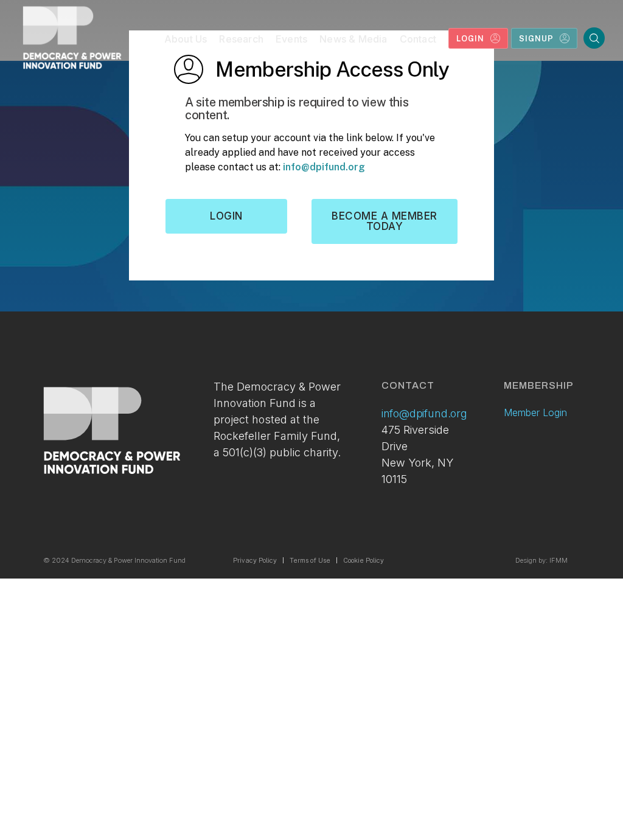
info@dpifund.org (324, 167)
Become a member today (384, 221)
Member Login (535, 412)
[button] (185, 42)
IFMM (558, 560)
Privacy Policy (255, 560)
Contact (418, 39)
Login (226, 216)
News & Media (353, 39)
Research (241, 39)
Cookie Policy (363, 560)
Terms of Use (310, 560)
